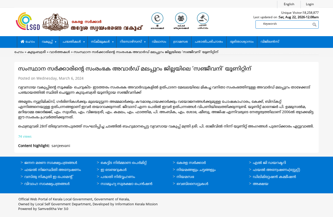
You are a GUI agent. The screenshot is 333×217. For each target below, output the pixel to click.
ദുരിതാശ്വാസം (242, 42)
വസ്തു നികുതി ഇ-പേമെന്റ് (48, 177)
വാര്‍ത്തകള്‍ (59, 52)
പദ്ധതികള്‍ (72, 42)
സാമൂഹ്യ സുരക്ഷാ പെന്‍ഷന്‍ (126, 184)
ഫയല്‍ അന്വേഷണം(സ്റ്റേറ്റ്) (276, 170)
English (289, 5)
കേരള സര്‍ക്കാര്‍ (191, 163)
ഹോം (29, 42)
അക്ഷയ (260, 184)
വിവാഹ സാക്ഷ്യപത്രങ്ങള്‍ (47, 184)
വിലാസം (159, 42)
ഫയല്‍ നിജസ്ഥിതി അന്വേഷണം (52, 170)
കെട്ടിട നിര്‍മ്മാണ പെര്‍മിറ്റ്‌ (123, 163)
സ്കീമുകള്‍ (100, 42)
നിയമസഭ (185, 177)
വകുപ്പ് (47, 42)
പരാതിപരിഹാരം (209, 42)
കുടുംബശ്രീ (36, 52)
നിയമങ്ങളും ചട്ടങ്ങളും (196, 170)
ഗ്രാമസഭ (180, 42)
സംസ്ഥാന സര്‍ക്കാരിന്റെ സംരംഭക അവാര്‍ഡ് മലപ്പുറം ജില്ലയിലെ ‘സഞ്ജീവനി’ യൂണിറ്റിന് (146, 52)
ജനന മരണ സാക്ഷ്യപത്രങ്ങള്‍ (50, 163)
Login (310, 5)
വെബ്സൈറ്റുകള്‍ (192, 184)
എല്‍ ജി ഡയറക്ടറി (269, 163)
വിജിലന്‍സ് (270, 42)
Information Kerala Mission (136, 204)
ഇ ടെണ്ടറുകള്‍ (114, 170)
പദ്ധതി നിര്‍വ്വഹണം (118, 177)
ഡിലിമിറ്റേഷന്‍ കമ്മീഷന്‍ (274, 177)
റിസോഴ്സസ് (131, 42)
